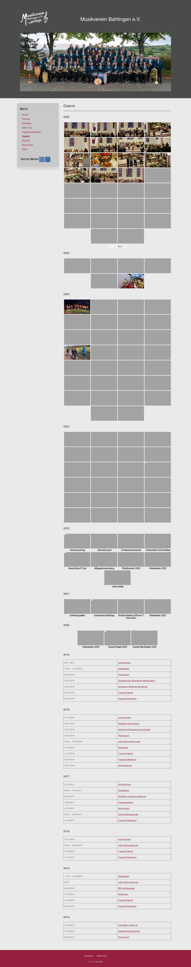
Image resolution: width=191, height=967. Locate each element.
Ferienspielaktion (125, 802)
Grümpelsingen (125, 765)
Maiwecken (123, 747)
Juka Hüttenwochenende (129, 741)
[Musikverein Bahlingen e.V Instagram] (47, 159)
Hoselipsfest (123, 668)
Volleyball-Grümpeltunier (129, 931)
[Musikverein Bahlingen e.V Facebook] (41, 159)
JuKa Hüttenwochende (128, 814)
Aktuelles (26, 123)
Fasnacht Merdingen (127, 698)
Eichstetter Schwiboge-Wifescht (132, 796)
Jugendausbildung (31, 131)
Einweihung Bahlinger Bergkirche (133, 686)
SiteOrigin (99, 961)
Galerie (26, 136)
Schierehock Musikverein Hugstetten (134, 729)
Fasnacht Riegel (125, 692)
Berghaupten (124, 808)
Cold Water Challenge (128, 925)
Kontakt (26, 140)
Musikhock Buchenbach (128, 723)
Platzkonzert (123, 674)
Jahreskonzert (124, 662)
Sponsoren (27, 144)
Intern (25, 149)
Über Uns (27, 127)
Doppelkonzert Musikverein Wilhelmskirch (136, 680)
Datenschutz (102, 955)
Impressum (88, 955)
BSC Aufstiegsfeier (126, 888)
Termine (26, 119)
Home (25, 114)
